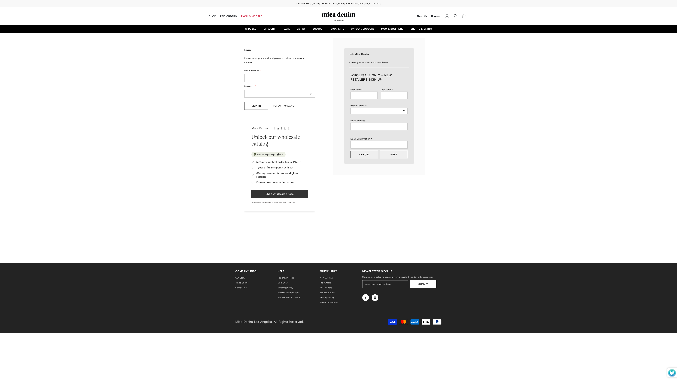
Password (250, 86)
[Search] (455, 16)
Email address (357, 120)
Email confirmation (360, 138)
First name (356, 89)
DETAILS (377, 3)
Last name (386, 89)
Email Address (252, 70)
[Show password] (310, 94)
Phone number (358, 105)
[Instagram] (375, 297)
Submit (423, 284)
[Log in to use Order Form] (465, 16)
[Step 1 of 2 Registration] (379, 67)
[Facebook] (365, 297)
